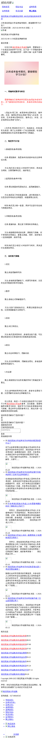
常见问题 (19, 11)
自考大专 (10, 705)
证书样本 (10, 717)
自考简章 (5, 11)
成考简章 (32, 7)
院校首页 (5, 7)
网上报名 (32, 11)
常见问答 (10, 714)
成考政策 (10, 710)
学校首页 (10, 700)
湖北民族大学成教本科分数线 (13, 674)
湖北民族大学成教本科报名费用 (14, 653)
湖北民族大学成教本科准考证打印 (14, 670)
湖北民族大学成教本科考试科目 (14, 666)
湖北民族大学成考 (19, 47)
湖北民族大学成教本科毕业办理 (14, 657)
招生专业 (19, 7)
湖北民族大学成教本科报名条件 (14, 661)
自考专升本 (11, 702)
